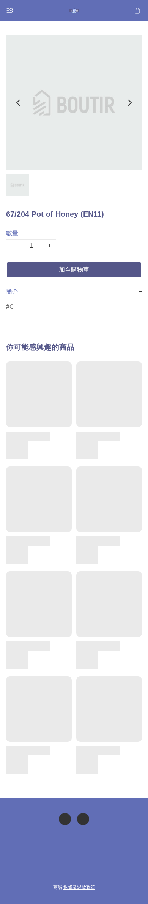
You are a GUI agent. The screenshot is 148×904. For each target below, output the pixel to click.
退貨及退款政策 (79, 887)
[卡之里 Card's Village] (74, 10)
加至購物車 (74, 269)
